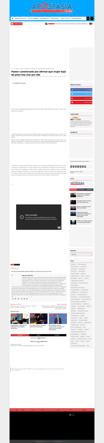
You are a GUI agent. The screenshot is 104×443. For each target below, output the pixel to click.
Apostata (74, 271)
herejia (88, 306)
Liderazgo (74, 320)
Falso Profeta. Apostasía (78, 301)
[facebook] (86, 410)
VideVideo (74, 343)
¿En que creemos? (64, 409)
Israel (82, 315)
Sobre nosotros (77, 409)
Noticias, (21, 77)
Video (77, 341)
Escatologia (83, 292)
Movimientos (44, 18)
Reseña (82, 336)
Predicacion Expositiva (78, 331)
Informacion (75, 315)
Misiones (73, 322)
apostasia (74, 269)
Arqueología (75, 276)
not (84, 327)
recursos (83, 334)
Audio (82, 276)
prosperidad (75, 334)
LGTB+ (80, 317)
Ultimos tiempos (82, 338)
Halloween (81, 306)
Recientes (73, 189)
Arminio (83, 273)
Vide (90, 338)
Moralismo (87, 322)
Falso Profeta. (86, 299)
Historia (73, 310)
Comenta (89, 189)
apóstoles (82, 271)
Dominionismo (75, 289)
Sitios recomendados (50, 409)
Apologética (75, 266)
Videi (72, 341)
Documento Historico (77, 287)
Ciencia (86, 278)
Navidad (82, 324)
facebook (57, 335)
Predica (86, 329)
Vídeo (82, 341)
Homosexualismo (83, 310)
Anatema (73, 264)
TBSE (68, 415)
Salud (88, 336)
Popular (81, 189)
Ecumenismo (84, 289)
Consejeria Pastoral (77, 280)
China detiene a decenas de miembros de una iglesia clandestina (64, 23)
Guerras (73, 306)
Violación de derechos (78, 345)
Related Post (15, 311)
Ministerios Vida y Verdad (76, 171)
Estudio (73, 294)
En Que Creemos (33, 18)
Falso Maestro (75, 299)
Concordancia (76, 18)
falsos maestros (76, 303)
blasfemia (74, 278)
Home (12, 68)
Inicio (13, 409)
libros (86, 317)
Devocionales (83, 283)
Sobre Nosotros (20, 18)
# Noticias (17, 264)
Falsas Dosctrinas (84, 296)
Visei (88, 345)
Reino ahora (75, 336)
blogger (20, 335)
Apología (83, 266)
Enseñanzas (55, 18)
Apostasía (82, 269)
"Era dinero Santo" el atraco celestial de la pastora (38, 326)
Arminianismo (75, 273)
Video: (88, 341)
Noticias (87, 23)
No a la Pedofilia (76, 327)
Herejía (73, 308)
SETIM (72, 173)
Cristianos (74, 283)
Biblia (88, 276)
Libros (19, 409)
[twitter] (88, 410)
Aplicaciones (44, 23)
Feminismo (86, 303)
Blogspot (65, 441)
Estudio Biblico (82, 294)
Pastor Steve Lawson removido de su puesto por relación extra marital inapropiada (57, 327)
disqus (38, 335)
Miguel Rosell (83, 320)
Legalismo (74, 317)
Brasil (81, 278)
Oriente (80, 329)
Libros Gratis (65, 18)
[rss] (92, 410)
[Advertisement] (52, 36)
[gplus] (90, 410)
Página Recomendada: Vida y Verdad (79, 161)
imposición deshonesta (78, 313)
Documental (75, 285)
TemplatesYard (50, 441)
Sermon (73, 338)
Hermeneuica (81, 308)
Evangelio (74, 296)
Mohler (80, 322)
